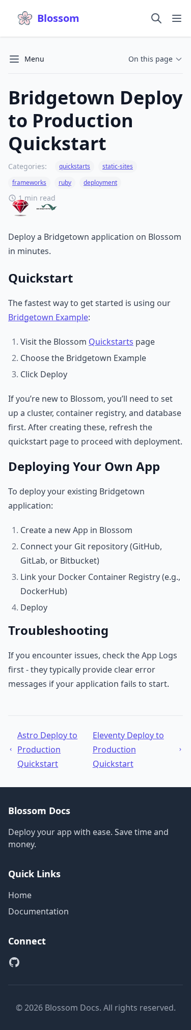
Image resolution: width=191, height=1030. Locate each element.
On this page (150, 59)
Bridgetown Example (48, 317)
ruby (65, 182)
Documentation (38, 911)
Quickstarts (111, 341)
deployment (100, 182)
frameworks (29, 182)
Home (20, 895)
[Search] (156, 18)
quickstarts (74, 166)
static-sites (117, 166)
